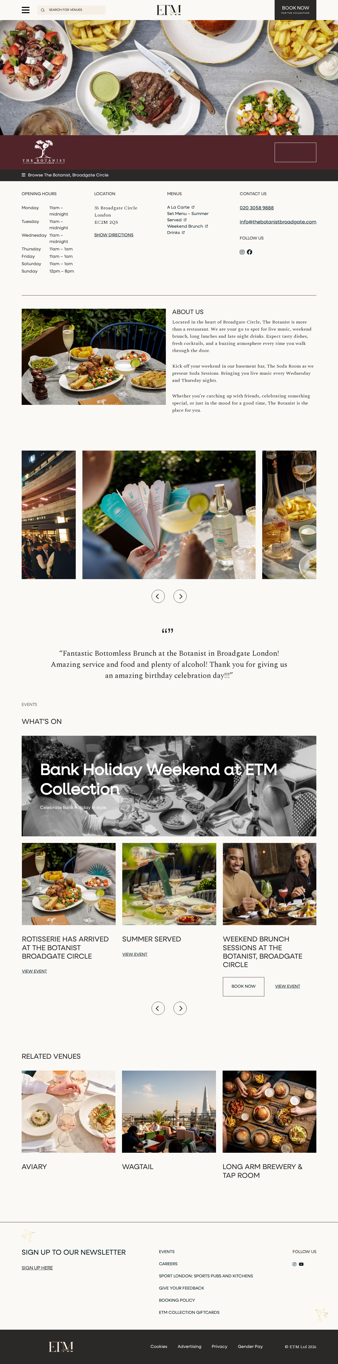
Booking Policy (177, 1301)
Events (167, 1252)
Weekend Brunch (185, 226)
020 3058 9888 (257, 208)
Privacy (219, 1347)
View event (34, 971)
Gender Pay (250, 1347)
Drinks (174, 233)
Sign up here (37, 1268)
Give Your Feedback (181, 1288)
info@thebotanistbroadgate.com (278, 222)
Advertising (189, 1347)
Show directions (113, 235)
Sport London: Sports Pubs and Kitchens (206, 1276)
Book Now (295, 10)
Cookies (159, 1347)
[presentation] (158, 596)
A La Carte (179, 207)
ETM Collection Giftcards (189, 1313)
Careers (168, 1264)
